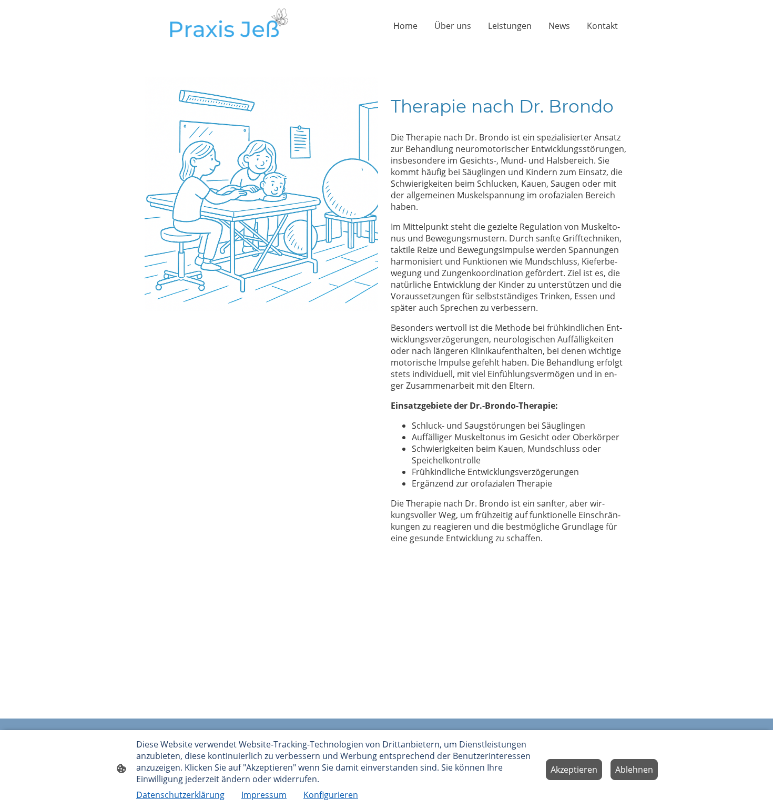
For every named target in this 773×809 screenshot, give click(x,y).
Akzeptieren (574, 769)
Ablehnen (634, 769)
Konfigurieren (330, 795)
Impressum (264, 795)
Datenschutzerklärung (180, 795)
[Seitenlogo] (224, 26)
